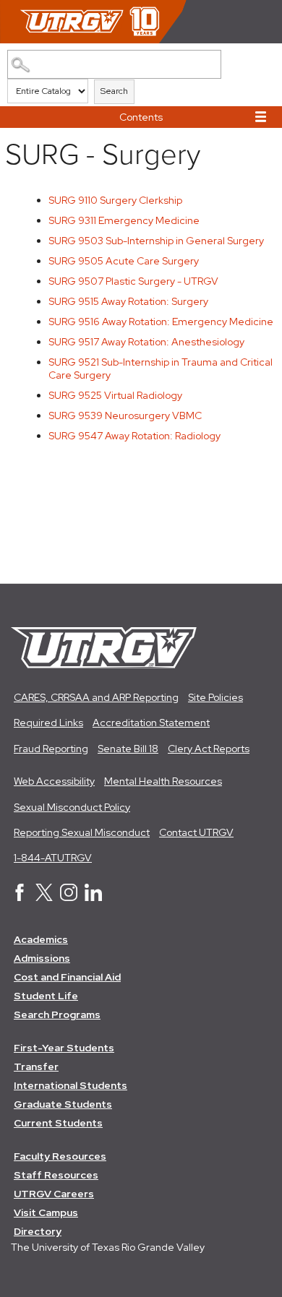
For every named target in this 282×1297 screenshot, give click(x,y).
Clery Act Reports (208, 748)
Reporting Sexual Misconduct (82, 832)
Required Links (48, 722)
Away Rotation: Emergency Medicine (160, 321)
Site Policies (215, 697)
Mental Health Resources (163, 781)
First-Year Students (64, 1047)
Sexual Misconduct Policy (72, 807)
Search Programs (57, 1014)
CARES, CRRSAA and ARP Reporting (96, 697)
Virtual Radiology (115, 395)
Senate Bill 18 (128, 748)
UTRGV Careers (54, 1193)
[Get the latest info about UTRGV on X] (44, 897)
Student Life (46, 995)
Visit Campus (46, 1212)
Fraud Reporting (51, 748)
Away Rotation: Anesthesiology (146, 341)
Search (114, 91)
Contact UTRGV (196, 832)
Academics (41, 939)
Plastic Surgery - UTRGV (133, 281)
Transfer (36, 1066)
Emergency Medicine (124, 220)
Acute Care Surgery (123, 260)
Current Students (58, 1122)
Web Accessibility (54, 781)
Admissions (42, 958)
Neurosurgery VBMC (125, 415)
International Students (70, 1085)
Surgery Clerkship (115, 200)
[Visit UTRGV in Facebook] (19, 897)
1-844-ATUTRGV (53, 857)
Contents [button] (141, 117)
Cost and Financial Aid (67, 977)
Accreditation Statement (151, 722)
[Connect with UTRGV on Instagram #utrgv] (68, 897)
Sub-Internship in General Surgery (156, 240)
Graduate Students (63, 1104)
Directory (37, 1231)
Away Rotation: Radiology (134, 435)
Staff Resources (56, 1174)
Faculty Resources (60, 1156)
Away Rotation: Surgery (128, 301)
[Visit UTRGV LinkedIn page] (93, 897)
